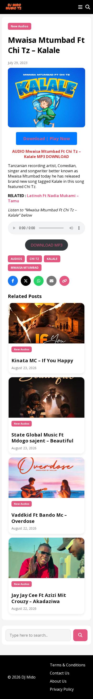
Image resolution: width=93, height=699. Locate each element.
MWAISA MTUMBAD (25, 268)
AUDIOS (16, 259)
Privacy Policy (62, 689)
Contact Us (59, 673)
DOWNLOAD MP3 (46, 245)
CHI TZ (34, 259)
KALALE (52, 259)
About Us (58, 681)
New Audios (19, 26)
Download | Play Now (46, 138)
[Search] (80, 635)
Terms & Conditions (67, 665)
